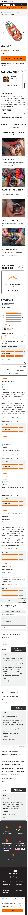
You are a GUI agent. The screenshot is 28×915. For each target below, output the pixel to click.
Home (2, 11)
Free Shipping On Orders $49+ (13, 8)
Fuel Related (4, 14)
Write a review (16, 50)
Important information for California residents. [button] (12, 64)
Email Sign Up (7, 881)
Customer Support (6, 891)
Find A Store (7, 884)
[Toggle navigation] (25, 4)
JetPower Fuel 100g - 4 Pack (15, 77)
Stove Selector (19, 881)
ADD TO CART (12, 85)
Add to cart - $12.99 (13, 58)
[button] (3, 32)
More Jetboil (18, 890)
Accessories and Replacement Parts (10, 12)
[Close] (22, 899)
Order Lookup (20, 884)
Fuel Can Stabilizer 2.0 (12, 284)
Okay (12, 910)
